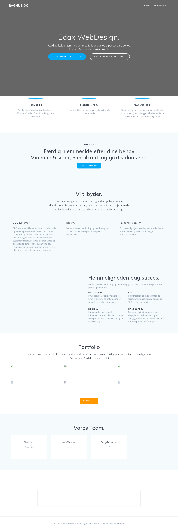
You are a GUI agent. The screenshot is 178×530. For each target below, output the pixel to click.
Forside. (146, 5)
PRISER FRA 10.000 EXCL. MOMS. (109, 56)
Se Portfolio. (88, 401)
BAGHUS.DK (18, 5)
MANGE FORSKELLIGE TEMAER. (67, 56)
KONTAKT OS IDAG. (89, 165)
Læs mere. (35, 367)
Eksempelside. (161, 5)
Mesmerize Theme (114, 523)
